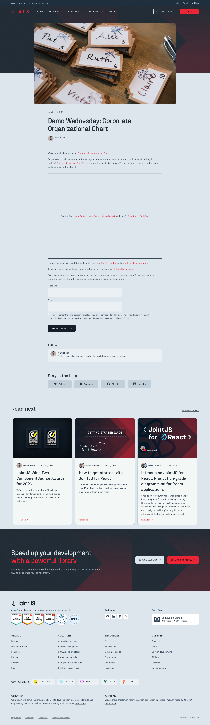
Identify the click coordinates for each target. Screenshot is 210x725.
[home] (20, 11)
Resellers (156, 662)
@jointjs (131, 216)
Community (110, 657)
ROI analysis (110, 662)
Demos (40, 11)
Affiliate (155, 657)
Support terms (16, 718)
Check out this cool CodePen (71, 163)
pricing (112, 11)
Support (15, 662)
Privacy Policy (43, 718)
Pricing (14, 657)
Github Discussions (123, 269)
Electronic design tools (68, 667)
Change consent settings (61, 718)
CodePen (144, 216)
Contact (155, 646)
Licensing (109, 667)
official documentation (136, 263)
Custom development (162, 651)
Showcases (110, 646)
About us (156, 641)
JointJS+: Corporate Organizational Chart (94, 216)
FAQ (13, 667)
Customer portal (181, 3)
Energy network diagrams (70, 662)
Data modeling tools (67, 657)
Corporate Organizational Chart (93, 153)
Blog (107, 641)
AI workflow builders (67, 641)
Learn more (80, 703)
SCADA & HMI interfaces (69, 651)
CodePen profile (108, 263)
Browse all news (190, 410)
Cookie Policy (29, 718)
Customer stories (113, 651)
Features (15, 651)
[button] (55, 11)
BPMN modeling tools (68, 646)
